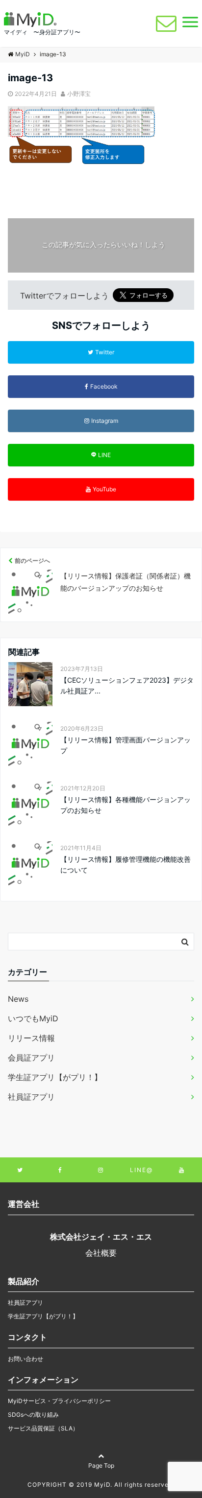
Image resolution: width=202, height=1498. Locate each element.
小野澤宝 (79, 93)
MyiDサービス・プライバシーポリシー (59, 1401)
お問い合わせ (25, 1358)
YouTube (104, 489)
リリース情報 (31, 1038)
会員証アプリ (31, 1057)
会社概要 (101, 1253)
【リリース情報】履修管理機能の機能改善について (125, 864)
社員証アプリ (31, 1097)
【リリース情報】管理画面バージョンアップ (125, 745)
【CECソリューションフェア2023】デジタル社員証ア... (127, 685)
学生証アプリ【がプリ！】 (55, 1077)
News (18, 999)
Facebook (104, 386)
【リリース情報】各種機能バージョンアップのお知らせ (125, 804)
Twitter (104, 352)
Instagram (104, 420)
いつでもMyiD (33, 1018)
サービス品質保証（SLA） (43, 1428)
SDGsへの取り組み (33, 1414)
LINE (104, 455)
